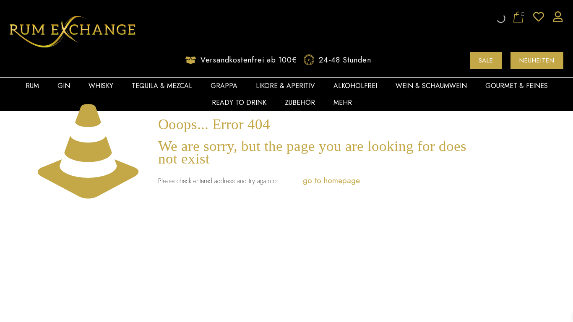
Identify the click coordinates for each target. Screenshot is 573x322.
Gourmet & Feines (516, 86)
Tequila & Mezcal (162, 86)
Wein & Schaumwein (431, 86)
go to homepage (331, 180)
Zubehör (300, 102)
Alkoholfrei (355, 86)
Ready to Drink (239, 102)
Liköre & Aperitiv (285, 86)
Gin (63, 86)
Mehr (342, 102)
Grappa (224, 86)
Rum (32, 86)
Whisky (101, 86)
